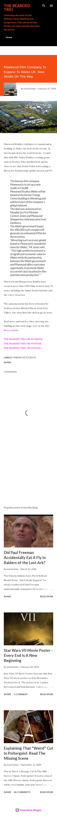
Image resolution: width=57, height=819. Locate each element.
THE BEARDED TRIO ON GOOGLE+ (23, 348)
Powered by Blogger (30, 810)
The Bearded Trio (17, 7)
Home (9, 37)
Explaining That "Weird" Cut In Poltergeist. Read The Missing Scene (28, 753)
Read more (46, 596)
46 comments (22, 792)
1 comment (21, 694)
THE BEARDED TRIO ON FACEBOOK (23, 339)
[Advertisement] (28, 476)
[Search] (44, 6)
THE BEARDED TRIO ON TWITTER (22, 343)
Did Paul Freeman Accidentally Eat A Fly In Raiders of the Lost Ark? (25, 557)
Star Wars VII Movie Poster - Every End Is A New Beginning (28, 655)
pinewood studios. (24, 357)
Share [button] (7, 362)
